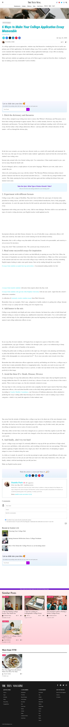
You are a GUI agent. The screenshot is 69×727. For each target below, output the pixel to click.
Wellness (40, 704)
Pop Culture (23, 701)
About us (4, 692)
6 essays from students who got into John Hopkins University (20, 292)
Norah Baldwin (7, 640)
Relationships (41, 701)
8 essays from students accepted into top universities (18, 266)
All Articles (5, 697)
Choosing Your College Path (17, 531)
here (48, 589)
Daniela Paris (10, 41)
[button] (3, 38)
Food (39, 713)
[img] (2, 2)
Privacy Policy (5, 701)
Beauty (40, 715)
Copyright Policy (6, 704)
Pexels (8, 22)
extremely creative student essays (21, 298)
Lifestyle (40, 697)
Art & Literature (23, 699)
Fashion (40, 708)
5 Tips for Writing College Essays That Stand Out (10, 612)
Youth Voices (23, 706)
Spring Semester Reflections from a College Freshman (25, 538)
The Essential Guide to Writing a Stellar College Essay (57, 612)
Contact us (58, 694)
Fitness (40, 711)
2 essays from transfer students (11, 288)
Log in (4, 694)
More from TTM (9, 650)
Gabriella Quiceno (53, 615)
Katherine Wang (7, 615)
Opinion (22, 708)
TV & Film (23, 694)
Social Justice (23, 718)
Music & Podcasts (24, 697)
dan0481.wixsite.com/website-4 (22, 494)
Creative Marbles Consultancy (19, 392)
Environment (41, 692)
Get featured (58, 697)
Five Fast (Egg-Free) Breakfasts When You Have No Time (11, 670)
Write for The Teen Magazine (61, 692)
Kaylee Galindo (7, 673)
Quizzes (40, 720)
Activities (22, 711)
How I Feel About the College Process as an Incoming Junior (27, 546)
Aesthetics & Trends (24, 715)
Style (22, 704)
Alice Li (28, 615)
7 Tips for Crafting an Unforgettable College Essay (33, 612)
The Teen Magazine (12, 686)
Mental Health (41, 706)
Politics (22, 713)
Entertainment (23, 692)
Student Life (14, 528)
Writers (4, 699)
